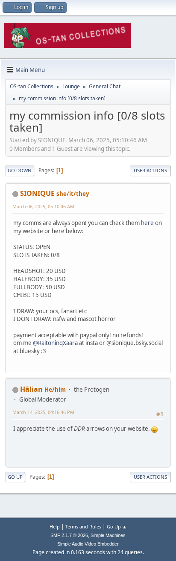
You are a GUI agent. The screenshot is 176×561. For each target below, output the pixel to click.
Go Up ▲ (117, 526)
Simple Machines (108, 535)
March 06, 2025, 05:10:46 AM (43, 206)
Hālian (31, 389)
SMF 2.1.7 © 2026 (69, 535)
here (147, 223)
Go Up (15, 477)
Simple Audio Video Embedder (88, 543)
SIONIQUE (37, 193)
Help (55, 526)
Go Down (20, 170)
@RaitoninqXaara (55, 343)
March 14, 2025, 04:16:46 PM (43, 412)
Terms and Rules (83, 526)
